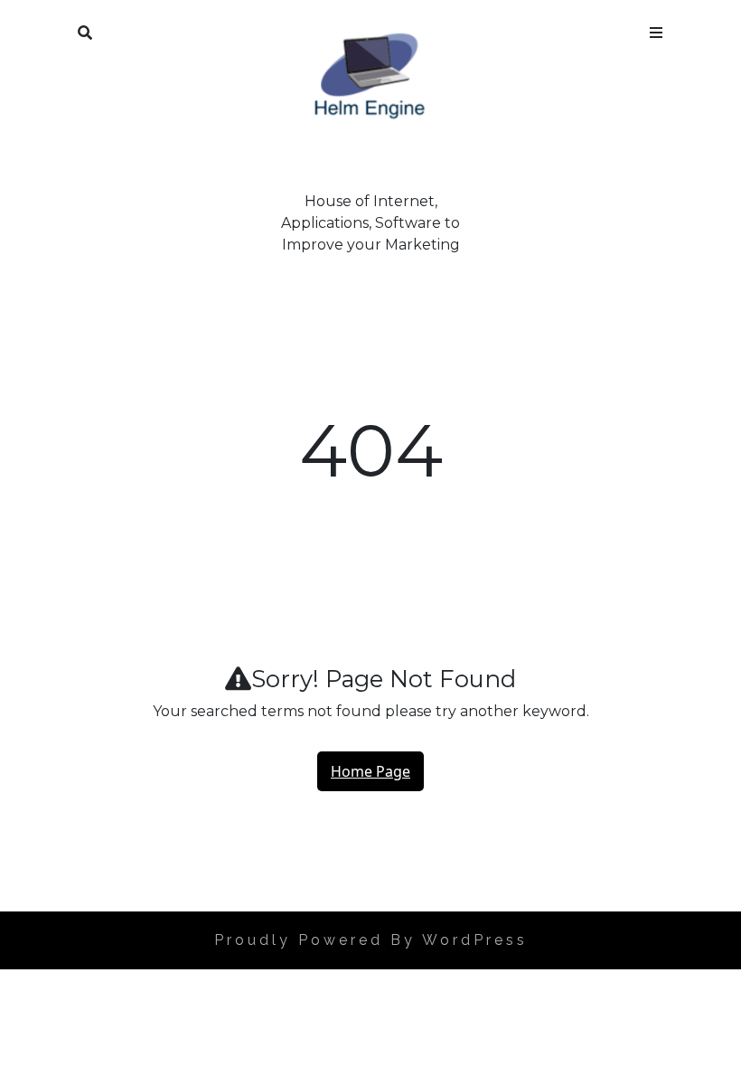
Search (85, 29)
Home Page (370, 771)
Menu (656, 29)
